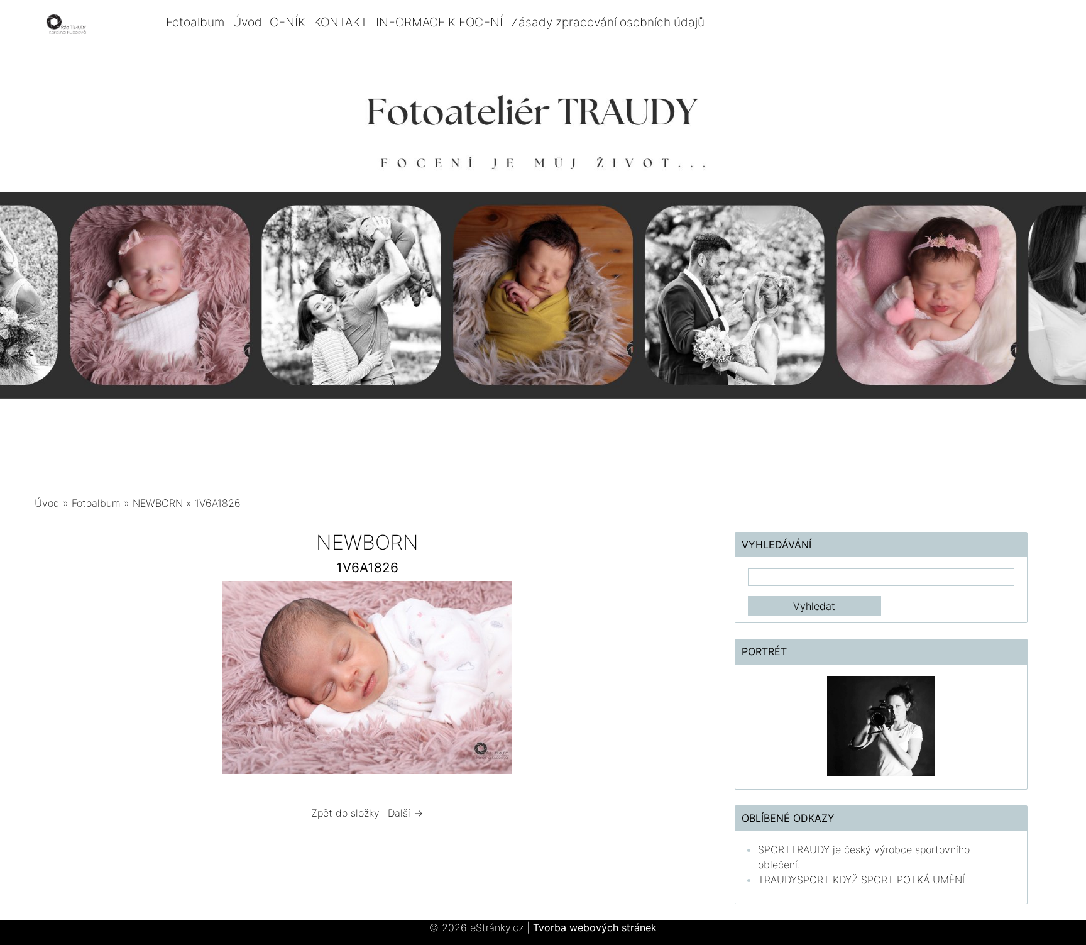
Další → (405, 813)
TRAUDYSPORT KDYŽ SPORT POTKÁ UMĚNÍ (861, 879)
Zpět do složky (345, 813)
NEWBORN (159, 503)
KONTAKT (341, 22)
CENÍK (287, 22)
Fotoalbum (195, 22)
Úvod (247, 22)
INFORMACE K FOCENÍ (439, 22)
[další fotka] (680, 680)
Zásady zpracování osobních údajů (608, 22)
